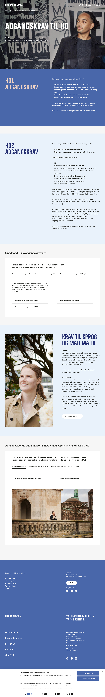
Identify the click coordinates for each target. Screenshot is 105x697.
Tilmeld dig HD (9, 581)
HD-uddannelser (25, 10)
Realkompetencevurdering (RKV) (45, 274)
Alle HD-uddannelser (11, 578)
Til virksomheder (71, 650)
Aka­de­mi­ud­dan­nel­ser (19, 466)
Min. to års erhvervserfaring (68, 274)
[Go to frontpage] (14, 5)
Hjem (7, 10)
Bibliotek (9, 649)
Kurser (7, 588)
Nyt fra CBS (69, 648)
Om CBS (9, 655)
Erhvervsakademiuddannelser (38, 466)
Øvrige (78, 466)
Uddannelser (11, 633)
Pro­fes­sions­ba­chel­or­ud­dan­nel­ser (61, 466)
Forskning (10, 644)
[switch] (44, 694)
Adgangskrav (9, 583)
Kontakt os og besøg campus (74, 643)
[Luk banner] (102, 671)
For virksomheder (10, 586)
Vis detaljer (79, 694)
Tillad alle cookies (88, 673)
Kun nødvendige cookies (88, 678)
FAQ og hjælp (84, 274)
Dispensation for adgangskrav (22, 274)
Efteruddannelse (15, 10)
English (81, 5)
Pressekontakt (70, 645)
